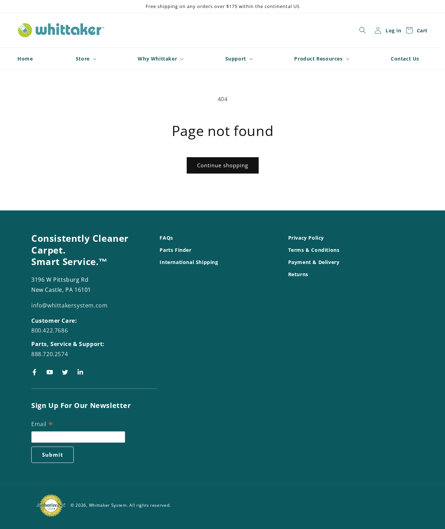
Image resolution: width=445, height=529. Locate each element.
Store (83, 59)
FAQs (166, 237)
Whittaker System (108, 505)
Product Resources (318, 59)
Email (42, 424)
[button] (362, 30)
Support (235, 59)
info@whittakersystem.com (69, 305)
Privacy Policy (306, 237)
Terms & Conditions (314, 250)
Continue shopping (222, 165)
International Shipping (189, 262)
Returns (298, 274)
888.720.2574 (49, 354)
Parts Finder (175, 250)
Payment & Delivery (314, 262)
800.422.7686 (49, 331)
